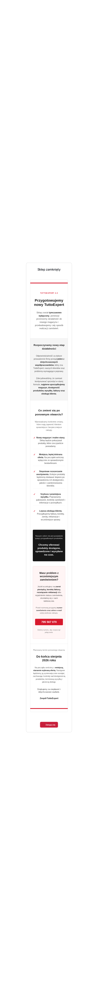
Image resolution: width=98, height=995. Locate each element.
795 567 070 (49, 622)
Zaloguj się (50, 725)
